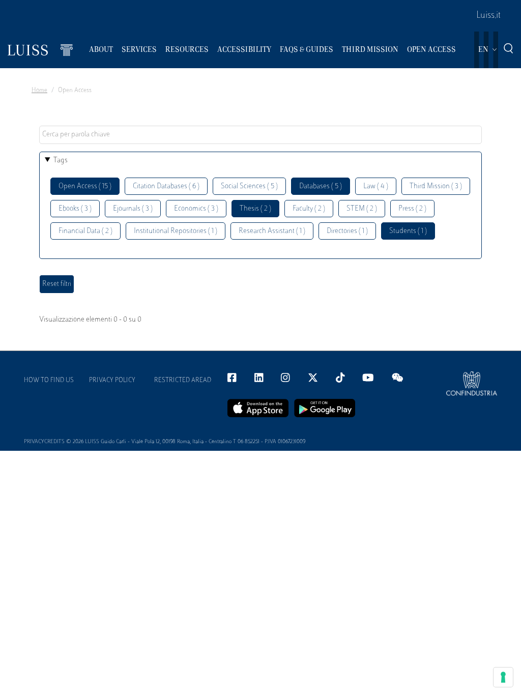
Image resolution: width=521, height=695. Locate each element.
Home (39, 91)
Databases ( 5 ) (320, 186)
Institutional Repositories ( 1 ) (175, 231)
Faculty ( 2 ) (309, 209)
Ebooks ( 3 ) (75, 209)
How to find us (49, 381)
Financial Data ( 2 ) (85, 231)
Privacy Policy (112, 381)
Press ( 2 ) (412, 209)
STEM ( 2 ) (361, 209)
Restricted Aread (182, 381)
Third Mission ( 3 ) (436, 186)
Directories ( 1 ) (347, 231)
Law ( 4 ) (375, 186)
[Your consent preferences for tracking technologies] (503, 677)
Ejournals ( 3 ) (133, 209)
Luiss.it (488, 15)
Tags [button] (60, 160)
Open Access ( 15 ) (85, 186)
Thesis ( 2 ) (255, 209)
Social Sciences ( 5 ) (249, 186)
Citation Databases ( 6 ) (166, 186)
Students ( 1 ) (408, 231)
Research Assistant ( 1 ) (272, 231)
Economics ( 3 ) (196, 209)
